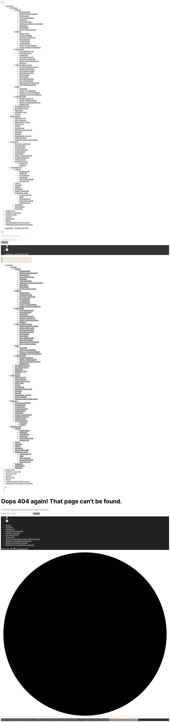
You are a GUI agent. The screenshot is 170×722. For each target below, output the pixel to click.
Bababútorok (24, 104)
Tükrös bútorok (20, 160)
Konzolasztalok (24, 40)
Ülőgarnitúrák (24, 34)
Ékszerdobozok (25, 203)
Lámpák (17, 169)
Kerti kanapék (24, 75)
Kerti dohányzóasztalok (27, 85)
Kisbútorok (14, 142)
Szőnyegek (19, 189)
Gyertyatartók (20, 207)
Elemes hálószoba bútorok (29, 61)
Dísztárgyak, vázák (21, 193)
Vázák (21, 197)
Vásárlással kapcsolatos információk (19, 224)
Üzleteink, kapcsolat (13, 213)
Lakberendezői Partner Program (18, 222)
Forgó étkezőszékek (26, 18)
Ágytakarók (19, 205)
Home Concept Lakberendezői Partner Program (23, 539)
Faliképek (18, 185)
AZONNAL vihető (21, 112)
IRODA (17, 87)
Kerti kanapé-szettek (26, 71)
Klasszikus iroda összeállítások (30, 95)
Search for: (6, 513)
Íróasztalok (23, 89)
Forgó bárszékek (25, 22)
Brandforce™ (23, 549)
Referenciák (10, 219)
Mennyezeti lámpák (26, 179)
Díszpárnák (19, 209)
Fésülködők (23, 55)
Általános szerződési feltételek (17, 543)
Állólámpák (23, 173)
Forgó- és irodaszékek (27, 91)
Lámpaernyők (24, 181)
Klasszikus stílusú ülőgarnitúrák (26, 140)
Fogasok (22, 165)
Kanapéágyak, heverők (23, 136)
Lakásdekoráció (16, 167)
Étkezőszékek (24, 16)
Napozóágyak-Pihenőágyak (29, 83)
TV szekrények (24, 41)
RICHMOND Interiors (22, 106)
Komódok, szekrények (27, 38)
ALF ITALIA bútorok (21, 108)
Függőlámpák (24, 175)
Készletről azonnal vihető (14, 531)
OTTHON (13, 8)
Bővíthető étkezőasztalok (28, 14)
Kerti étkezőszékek (26, 81)
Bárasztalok (23, 26)
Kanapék (18, 134)
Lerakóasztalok (24, 43)
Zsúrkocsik (23, 163)
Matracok (22, 63)
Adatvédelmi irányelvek (128, 720)
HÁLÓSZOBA (19, 49)
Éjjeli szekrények (25, 53)
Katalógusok (10, 211)
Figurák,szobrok (25, 195)
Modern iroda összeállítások (29, 93)
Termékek (9, 6)
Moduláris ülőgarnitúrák (23, 130)
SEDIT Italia (19, 110)
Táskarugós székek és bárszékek (31, 24)
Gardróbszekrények (26, 57)
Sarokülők (18, 132)
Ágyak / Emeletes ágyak (27, 101)
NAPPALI (18, 32)
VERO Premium (20, 118)
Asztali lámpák (24, 171)
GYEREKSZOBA (20, 97)
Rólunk (8, 221)
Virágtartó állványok (22, 158)
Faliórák (17, 187)
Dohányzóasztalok (25, 36)
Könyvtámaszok (25, 199)
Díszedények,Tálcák (26, 201)
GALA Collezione (20, 120)
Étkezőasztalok (24, 12)
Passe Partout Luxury (22, 122)
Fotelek (17, 126)
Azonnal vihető (11, 215)
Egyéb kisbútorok (21, 162)
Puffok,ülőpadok (21, 138)
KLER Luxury (19, 124)
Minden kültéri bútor (26, 69)
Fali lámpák (23, 177)
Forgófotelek (19, 128)
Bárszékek (23, 20)
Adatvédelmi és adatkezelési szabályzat (20, 545)
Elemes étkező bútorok (27, 30)
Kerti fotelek (23, 77)
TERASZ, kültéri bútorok (23, 65)
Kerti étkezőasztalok (26, 79)
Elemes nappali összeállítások (30, 47)
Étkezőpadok (24, 28)
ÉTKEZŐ (18, 10)
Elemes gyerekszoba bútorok (29, 102)
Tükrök (17, 183)
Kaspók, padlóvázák (22, 191)
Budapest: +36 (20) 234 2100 (17, 228)
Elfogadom (114, 720)
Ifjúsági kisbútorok (26, 99)
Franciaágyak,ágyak (26, 51)
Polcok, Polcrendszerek (27, 45)
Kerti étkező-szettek (26, 73)
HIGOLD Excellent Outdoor (29, 67)
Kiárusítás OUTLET (12, 535)
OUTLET (18, 114)
